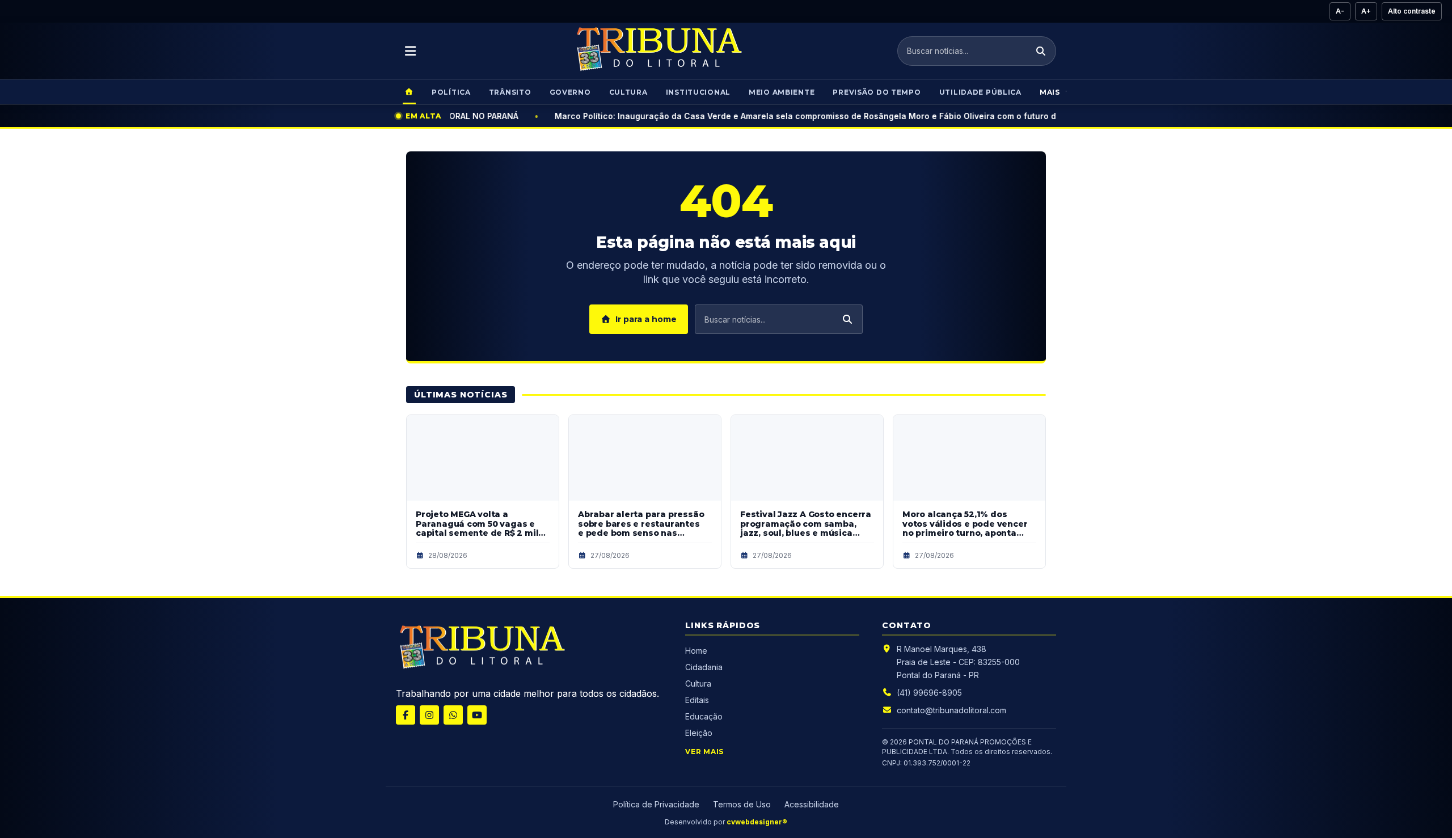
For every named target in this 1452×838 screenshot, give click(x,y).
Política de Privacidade (656, 804)
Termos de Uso (742, 804)
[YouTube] (477, 715)
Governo (570, 92)
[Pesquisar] (1041, 51)
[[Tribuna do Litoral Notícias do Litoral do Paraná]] (481, 649)
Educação (704, 716)
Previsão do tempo (877, 92)
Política (451, 92)
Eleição (698, 733)
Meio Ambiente (781, 92)
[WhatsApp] (453, 715)
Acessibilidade (811, 804)
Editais (697, 700)
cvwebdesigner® (757, 822)
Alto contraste (1412, 11)
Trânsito (510, 92)
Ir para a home (646, 319)
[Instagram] (429, 715)
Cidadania (705, 667)
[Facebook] (405, 715)
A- (1340, 11)
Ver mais (704, 751)
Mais (1050, 92)
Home (696, 650)
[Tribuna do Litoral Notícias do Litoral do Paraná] (658, 51)
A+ (1366, 11)
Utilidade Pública (980, 92)
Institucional (698, 92)
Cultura (628, 92)
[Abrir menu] (410, 51)
